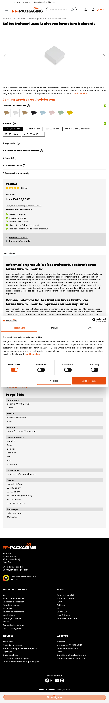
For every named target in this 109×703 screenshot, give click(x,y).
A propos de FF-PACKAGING (69, 645)
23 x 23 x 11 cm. (52, 128)
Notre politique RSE (65, 595)
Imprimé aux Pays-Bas (67, 648)
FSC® (59, 601)
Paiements (8, 641)
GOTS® (60, 608)
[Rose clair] (52, 113)
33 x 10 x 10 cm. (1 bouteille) (77, 128)
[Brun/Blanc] (25, 113)
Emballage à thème (12, 618)
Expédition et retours (12, 645)
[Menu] (7, 9)
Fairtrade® (61, 605)
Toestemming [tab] (18, 328)
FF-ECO (61, 589)
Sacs (5, 595)
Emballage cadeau (11, 605)
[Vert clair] (61, 113)
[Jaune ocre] (70, 113)
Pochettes (7, 608)
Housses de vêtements (13, 611)
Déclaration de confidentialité (71, 658)
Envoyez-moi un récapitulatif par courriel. (23, 206)
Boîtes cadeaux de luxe (13, 598)
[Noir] (34, 113)
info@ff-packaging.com (16, 569)
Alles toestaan (89, 381)
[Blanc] (16, 113)
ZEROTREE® (62, 611)
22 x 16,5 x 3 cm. (33, 128)
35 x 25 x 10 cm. (12, 134)
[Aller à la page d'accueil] (27, 9)
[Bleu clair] (43, 113)
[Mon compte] (85, 9)
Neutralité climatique (67, 618)
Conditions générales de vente (71, 655)
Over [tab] (90, 328)
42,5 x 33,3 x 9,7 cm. (33, 134)
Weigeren (54, 381)
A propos (62, 635)
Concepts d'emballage (13, 625)
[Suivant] (104, 55)
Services (8, 635)
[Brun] (7, 113)
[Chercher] (72, 9)
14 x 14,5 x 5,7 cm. (13, 128)
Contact (61, 641)
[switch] (41, 370)
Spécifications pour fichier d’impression (21, 648)
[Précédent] (5, 55)
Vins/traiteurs (9, 615)
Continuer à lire (80, 93)
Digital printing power (12, 628)
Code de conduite (65, 598)
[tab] (9, 253)
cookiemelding (33, 354)
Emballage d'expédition (13, 601)
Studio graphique (10, 655)
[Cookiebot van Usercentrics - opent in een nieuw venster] (94, 320)
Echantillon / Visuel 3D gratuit (16, 658)
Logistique (7, 651)
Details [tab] (54, 328)
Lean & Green (63, 615)
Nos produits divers (15, 589)
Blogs (59, 651)
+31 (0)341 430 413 (14, 567)
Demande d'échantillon (20, 241)
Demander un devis (18, 237)
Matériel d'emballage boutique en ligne (21, 661)
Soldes (6, 621)
